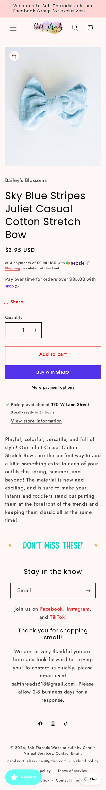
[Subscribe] (88, 591)
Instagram (78, 608)
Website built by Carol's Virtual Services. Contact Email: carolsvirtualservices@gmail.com (51, 754)
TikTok (57, 617)
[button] (13, 27)
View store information (36, 421)
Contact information (74, 780)
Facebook (51, 608)
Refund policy (86, 761)
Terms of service (72, 770)
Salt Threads (39, 747)
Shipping (12, 268)
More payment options (53, 387)
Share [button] (16, 301)
